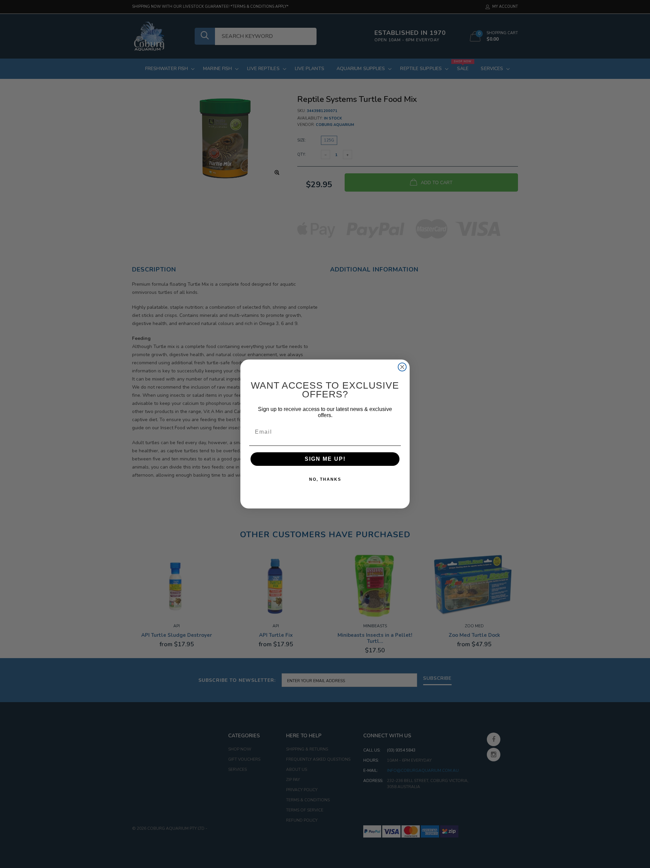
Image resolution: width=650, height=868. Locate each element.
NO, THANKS (325, 479)
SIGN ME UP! (325, 459)
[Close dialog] (402, 367)
